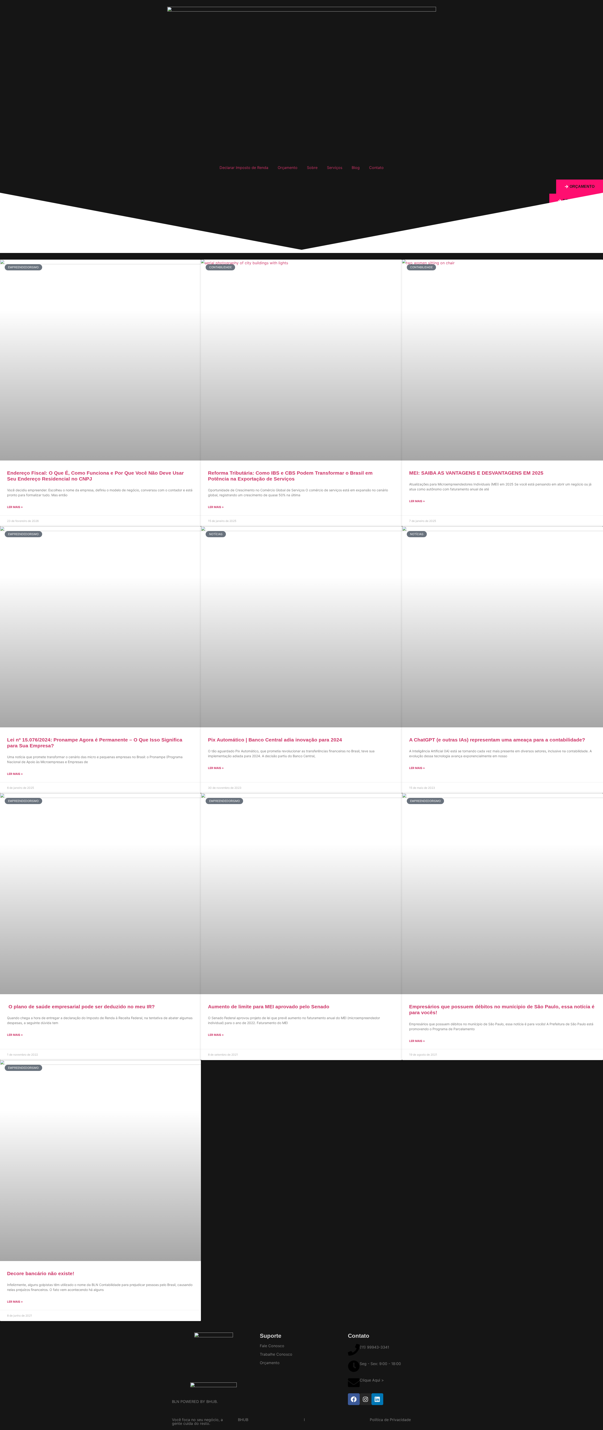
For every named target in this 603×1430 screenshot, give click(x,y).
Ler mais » (15, 507)
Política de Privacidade (390, 1419)
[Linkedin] (377, 1399)
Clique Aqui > (372, 1380)
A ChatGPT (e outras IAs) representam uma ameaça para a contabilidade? (497, 739)
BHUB (243, 1419)
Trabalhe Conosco (276, 1354)
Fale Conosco (272, 1345)
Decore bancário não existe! (40, 1273)
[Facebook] (354, 1399)
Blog (356, 167)
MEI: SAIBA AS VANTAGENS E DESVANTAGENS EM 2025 (476, 473)
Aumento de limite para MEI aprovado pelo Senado (268, 1006)
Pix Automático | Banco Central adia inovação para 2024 (275, 739)
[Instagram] (365, 1399)
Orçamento (287, 167)
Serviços (334, 167)
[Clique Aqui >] (354, 1383)
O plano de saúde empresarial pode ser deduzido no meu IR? (81, 1006)
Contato (376, 167)
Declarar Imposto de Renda (244, 167)
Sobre (312, 167)
